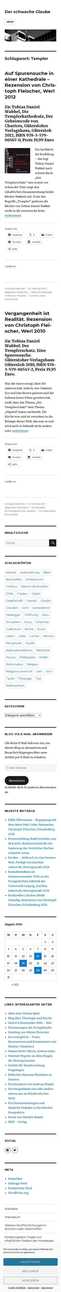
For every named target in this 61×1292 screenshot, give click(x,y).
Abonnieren (17, 780)
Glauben (12, 607)
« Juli (15, 984)
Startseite (11, 1208)
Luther (34, 636)
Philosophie (27, 657)
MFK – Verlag (17, 1122)
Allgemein (10, 292)
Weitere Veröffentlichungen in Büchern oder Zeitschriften (25, 1227)
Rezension (22, 292)
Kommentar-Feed (20, 1188)
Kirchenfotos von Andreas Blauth (31, 1084)
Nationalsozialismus (19, 650)
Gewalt (32, 600)
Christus (11, 586)
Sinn (49, 671)
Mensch (48, 636)
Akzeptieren (30, 1262)
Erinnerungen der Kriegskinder (30, 1027)
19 (23, 963)
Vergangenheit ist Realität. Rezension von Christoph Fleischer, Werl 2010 (28, 322)
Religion (32, 664)
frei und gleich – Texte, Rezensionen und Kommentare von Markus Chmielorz (32, 1041)
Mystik (30, 643)
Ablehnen (30, 1271)
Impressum (33, 1287)
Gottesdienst (41, 607)
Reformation (14, 664)
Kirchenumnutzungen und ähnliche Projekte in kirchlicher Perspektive (30, 1107)
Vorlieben (30, 1280)
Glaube (45, 600)
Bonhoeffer (14, 579)
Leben (10, 636)
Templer (21, 295)
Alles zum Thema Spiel (24, 1013)
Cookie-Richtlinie (17, 1287)
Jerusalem (13, 622)
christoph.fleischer (15, 288)
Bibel (34, 292)
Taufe (10, 678)
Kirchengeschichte (15, 511)
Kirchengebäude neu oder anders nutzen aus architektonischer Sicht (30, 1093)
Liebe (22, 636)
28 (37, 970)
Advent (11, 572)
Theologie (25, 678)
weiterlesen (13, 215)
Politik (43, 657)
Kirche (29, 629)
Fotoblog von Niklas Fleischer (28, 1032)
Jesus (28, 622)
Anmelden (15, 1178)
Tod (38, 678)
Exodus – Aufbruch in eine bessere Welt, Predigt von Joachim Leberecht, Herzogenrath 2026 (32, 862)
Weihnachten (15, 685)
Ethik (9, 593)
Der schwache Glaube (27, 11)
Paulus (11, 657)
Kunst (41, 629)
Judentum (10, 295)
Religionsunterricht (19, 671)
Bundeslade (45, 292)
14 (37, 956)
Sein (39, 671)
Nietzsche (43, 650)
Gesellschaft (14, 600)
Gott (25, 607)
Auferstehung (29, 572)
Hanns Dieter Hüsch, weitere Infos (31, 1051)
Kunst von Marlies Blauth (25, 1117)
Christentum (34, 579)
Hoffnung (31, 615)
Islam (45, 615)
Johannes (42, 622)
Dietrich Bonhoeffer (34, 586)
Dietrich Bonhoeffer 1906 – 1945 (30, 1023)
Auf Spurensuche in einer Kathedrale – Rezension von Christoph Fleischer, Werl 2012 (30, 85)
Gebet (36, 593)
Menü (10, 21)
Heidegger (13, 615)
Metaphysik (14, 643)
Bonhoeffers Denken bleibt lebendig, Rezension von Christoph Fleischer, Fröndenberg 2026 (32, 900)
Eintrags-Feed (17, 1183)
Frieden (22, 593)
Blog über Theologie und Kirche (30, 1018)
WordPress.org (18, 1192)
